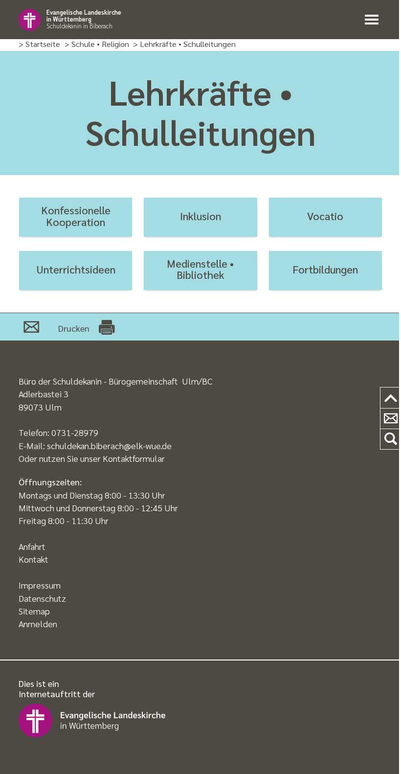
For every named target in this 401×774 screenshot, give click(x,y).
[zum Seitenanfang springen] (390, 398)
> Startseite (39, 44)
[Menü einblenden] (373, 20)
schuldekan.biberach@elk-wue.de (109, 445)
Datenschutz (42, 598)
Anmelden (38, 623)
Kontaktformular (134, 458)
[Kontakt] (390, 419)
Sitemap (34, 610)
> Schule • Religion (97, 44)
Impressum (40, 585)
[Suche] (390, 439)
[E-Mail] (31, 327)
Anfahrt (32, 546)
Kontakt (33, 559)
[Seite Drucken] (106, 327)
